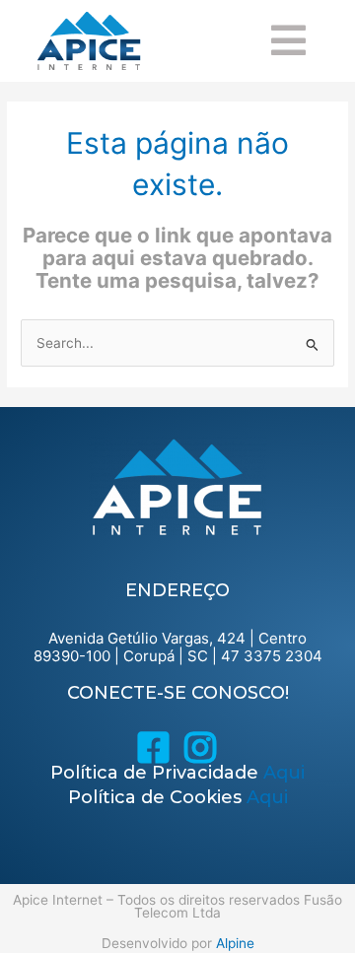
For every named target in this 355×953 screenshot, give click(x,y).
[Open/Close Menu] (313, 40)
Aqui (284, 772)
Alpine (235, 943)
